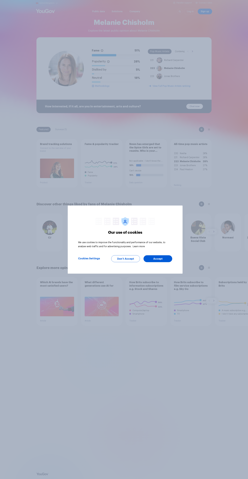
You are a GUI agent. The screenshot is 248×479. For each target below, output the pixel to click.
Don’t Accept (125, 258)
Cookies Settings (89, 258)
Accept (158, 258)
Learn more (139, 246)
